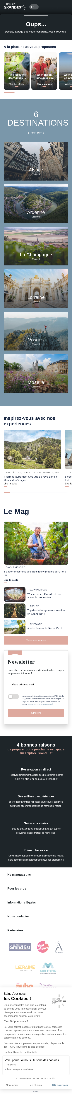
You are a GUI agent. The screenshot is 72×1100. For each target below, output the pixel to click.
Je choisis (36, 1084)
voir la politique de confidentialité (40, 704)
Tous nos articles (36, 640)
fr (32, 7)
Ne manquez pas (19, 874)
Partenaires (15, 930)
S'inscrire (36, 712)
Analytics (11, 1064)
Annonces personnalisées (20, 1069)
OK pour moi (60, 1084)
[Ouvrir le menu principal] (64, 7)
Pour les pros (16, 888)
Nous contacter (18, 916)
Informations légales (21, 902)
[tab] (9, 92)
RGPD (36, 1091)
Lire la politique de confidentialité (20, 1052)
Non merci (12, 1084)
